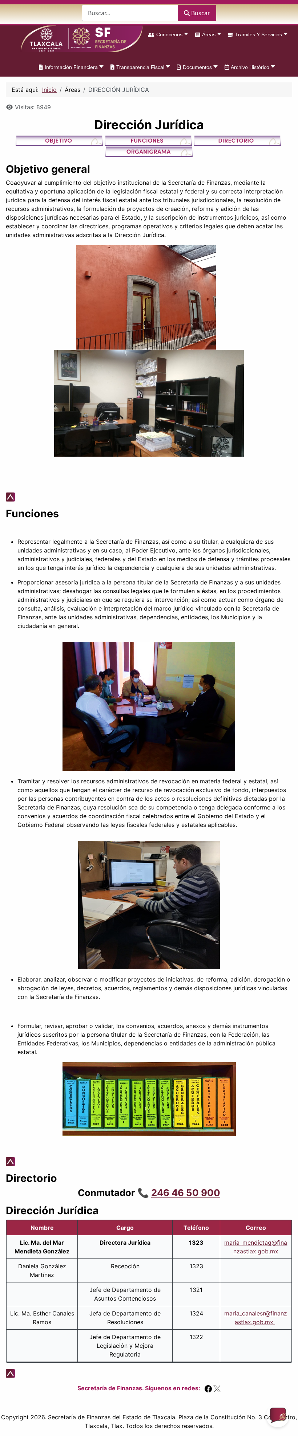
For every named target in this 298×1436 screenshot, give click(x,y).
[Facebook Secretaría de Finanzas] (208, 1388)
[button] (166, 34)
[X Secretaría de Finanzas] (217, 1388)
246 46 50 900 (185, 1192)
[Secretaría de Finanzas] (81, 38)
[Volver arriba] (285, 1422)
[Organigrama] (149, 151)
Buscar (200, 13)
